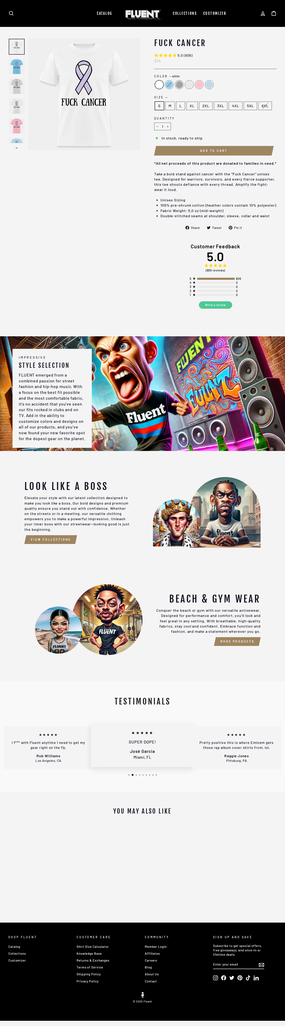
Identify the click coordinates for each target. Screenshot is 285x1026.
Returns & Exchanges (93, 960)
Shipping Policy (89, 974)
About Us (152, 974)
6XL (265, 105)
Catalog (104, 13)
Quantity (164, 118)
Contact (151, 981)
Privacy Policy (88, 981)
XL (192, 105)
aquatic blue (169, 84)
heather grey (179, 84)
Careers (151, 960)
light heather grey (189, 84)
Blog (148, 967)
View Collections (51, 539)
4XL (235, 105)
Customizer (214, 13)
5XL (250, 105)
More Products (237, 641)
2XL (205, 105)
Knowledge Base (89, 953)
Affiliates (152, 953)
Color (167, 76)
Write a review (215, 305)
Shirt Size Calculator (93, 946)
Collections (185, 13)
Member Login (156, 946)
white (159, 84)
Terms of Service (90, 967)
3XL (220, 105)
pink (199, 84)
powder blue (209, 84)
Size (161, 97)
